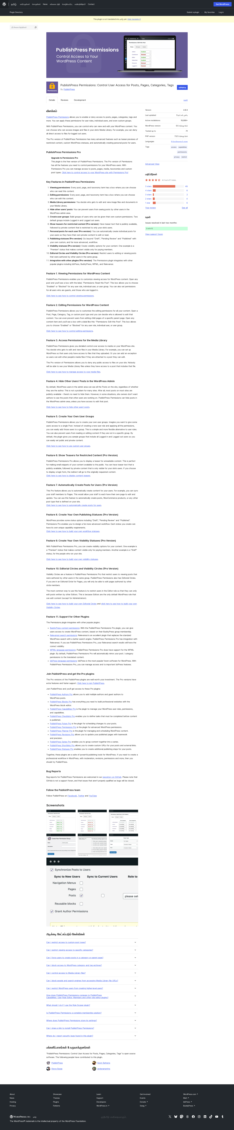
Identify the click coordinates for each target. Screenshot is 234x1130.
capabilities (182, 147)
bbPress (187, 1102)
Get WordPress (222, 4)
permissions (182, 152)
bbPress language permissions (63, 661)
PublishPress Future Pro (60, 723)
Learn (99, 1094)
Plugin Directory (16, 12)
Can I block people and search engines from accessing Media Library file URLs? (82, 981)
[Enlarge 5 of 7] (103, 837)
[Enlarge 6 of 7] (135, 837)
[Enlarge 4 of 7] (72, 837)
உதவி (186, 100)
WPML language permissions (63, 650)
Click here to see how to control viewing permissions (70, 296)
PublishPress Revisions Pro (62, 734)
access (173, 147)
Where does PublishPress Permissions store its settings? (71, 1020)
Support (100, 1098)
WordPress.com (190, 1094)
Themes (56, 1098)
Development (80, 100)
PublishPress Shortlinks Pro (62, 745)
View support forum (154, 234)
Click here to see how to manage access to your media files (73, 372)
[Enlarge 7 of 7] (135, 861)
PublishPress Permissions (57, 117)
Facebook (72, 796)
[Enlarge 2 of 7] (103, 813)
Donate (144, 1102)
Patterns (56, 1106)
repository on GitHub (111, 777)
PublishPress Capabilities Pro (63, 709)
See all (185, 208)
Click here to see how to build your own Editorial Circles (71, 603)
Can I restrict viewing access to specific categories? (69, 950)
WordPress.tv (103, 1106)
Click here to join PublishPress (90, 683)
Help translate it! (134, 19)
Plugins (56, 1102)
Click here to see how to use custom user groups (68, 446)
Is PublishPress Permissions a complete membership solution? (74, 1013)
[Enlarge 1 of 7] (72, 813)
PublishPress (69, 89)
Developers (101, 1102)
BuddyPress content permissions (64, 628)
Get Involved (145, 1094)
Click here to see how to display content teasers (68, 475)
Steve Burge (56, 1069)
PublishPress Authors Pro (61, 694)
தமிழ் (34, 1117)
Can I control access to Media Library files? (66, 973)
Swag (143, 1106)
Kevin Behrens (103, 1063)
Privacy (13, 1106)
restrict (184, 157)
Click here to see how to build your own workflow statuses (72, 531)
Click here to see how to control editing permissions (69, 331)
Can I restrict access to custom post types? (66, 942)
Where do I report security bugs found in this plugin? (69, 1036)
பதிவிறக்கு (182, 87)
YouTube (93, 796)
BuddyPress (189, 1106)
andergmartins (103, 1069)
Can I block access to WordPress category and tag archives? (74, 965)
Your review (150, 208)
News (12, 1098)
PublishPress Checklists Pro (62, 716)
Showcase (57, 1094)
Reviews (64, 100)
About (12, 1094)
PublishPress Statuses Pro (61, 749)
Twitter (81, 796)
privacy (177, 157)
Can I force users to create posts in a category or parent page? (74, 958)
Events (142, 1098)
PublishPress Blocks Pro (61, 701)
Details (52, 100)
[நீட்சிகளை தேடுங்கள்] (35, 27)
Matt (186, 1098)
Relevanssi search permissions (63, 635)
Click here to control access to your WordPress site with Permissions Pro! (95, 172)
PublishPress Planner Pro (61, 731)
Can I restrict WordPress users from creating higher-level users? (74, 988)
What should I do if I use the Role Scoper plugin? (68, 1005)
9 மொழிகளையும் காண (179, 141)
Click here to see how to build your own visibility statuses (72, 559)
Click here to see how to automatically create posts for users (73, 505)
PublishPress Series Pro (60, 742)
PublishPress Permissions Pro (63, 727)
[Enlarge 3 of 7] (135, 813)
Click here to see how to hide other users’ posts (67, 407)
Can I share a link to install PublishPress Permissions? (70, 1028)
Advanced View (152, 164)
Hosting (13, 1102)
